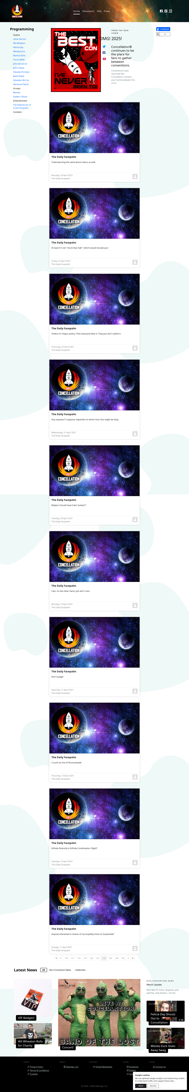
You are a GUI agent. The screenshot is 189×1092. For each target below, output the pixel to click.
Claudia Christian (21, 72)
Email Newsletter (104, 1066)
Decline (153, 1086)
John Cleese (18, 67)
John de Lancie (20, 63)
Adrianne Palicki (21, 84)
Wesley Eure (19, 51)
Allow (140, 1086)
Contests (17, 112)
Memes (16, 92)
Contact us (160, 1066)
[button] (163, 28)
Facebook (133, 1066)
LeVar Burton (19, 39)
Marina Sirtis (19, 55)
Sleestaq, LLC (72, 1066)
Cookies (34, 1074)
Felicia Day (18, 47)
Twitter (132, 1070)
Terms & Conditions (39, 1070)
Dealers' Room (20, 96)
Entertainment (20, 100)
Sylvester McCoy (21, 80)
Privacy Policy (36, 1066)
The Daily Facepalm (63, 157)
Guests (16, 35)
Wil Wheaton (19, 43)
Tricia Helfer (19, 59)
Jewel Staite (18, 76)
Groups (16, 88)
